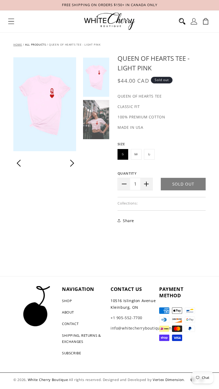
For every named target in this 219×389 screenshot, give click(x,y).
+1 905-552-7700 (126, 317)
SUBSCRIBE (71, 353)
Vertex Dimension (168, 379)
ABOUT (68, 312)
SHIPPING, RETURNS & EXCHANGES (81, 338)
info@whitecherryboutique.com (141, 328)
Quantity (127, 173)
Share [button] (128, 220)
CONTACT (70, 323)
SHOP (67, 300)
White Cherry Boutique (48, 379)
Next (72, 163)
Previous (18, 163)
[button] (11, 21)
